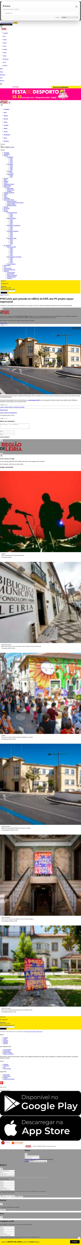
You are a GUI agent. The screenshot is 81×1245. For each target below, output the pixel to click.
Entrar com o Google (41, 1161)
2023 (11, 217)
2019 (11, 169)
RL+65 (5, 209)
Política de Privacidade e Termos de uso (34, 1031)
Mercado (6, 178)
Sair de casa (7, 187)
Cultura (6, 182)
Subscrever (3, 292)
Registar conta (19, 1196)
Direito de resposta (11, 205)
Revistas (6, 211)
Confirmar (3, 1210)
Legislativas (10, 164)
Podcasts (6, 207)
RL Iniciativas (7, 245)
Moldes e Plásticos (11, 218)
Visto (5, 195)
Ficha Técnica (10, 274)
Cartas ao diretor (11, 204)
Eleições (6, 155)
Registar (7, 147)
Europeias (9, 171)
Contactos (9, 278)
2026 (11, 175)
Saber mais (3, 286)
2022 (11, 168)
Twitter (5, 1039)
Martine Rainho (4, 410)
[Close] (1, 309)
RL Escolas (6, 208)
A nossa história (11, 272)
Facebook (5, 1037)
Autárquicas (10, 157)
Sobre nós (6, 271)
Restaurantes (10, 188)
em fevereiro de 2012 (34, 400)
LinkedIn (5, 1042)
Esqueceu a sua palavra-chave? (32, 1159)
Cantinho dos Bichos (9, 192)
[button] (40, 68)
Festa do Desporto (11, 246)
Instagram (5, 1040)
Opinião (6, 194)
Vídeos (5, 197)
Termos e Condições (12, 275)
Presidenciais (10, 174)
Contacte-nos (3, 22)
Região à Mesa (7, 185)
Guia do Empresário (12, 212)
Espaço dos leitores (12, 201)
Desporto (6, 181)
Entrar (15, 22)
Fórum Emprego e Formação (14, 256)
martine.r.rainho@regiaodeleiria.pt (8, 412)
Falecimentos (7, 265)
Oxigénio (9, 191)
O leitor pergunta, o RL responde (15, 202)
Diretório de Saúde (11, 238)
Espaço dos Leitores (9, 199)
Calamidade (7, 154)
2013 (11, 162)
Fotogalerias (7, 198)
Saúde (5, 179)
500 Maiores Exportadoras (13, 225)
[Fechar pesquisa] (76, 6)
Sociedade (6, 152)
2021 (11, 159)
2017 (11, 161)
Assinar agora (3, 323)
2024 (11, 167)
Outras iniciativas (11, 264)
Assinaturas (6, 1065)
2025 (11, 158)
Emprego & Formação (9, 269)
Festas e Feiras (10, 189)
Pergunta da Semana (9, 184)
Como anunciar (7, 268)
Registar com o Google (8, 1196)
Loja (12, 22)
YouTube (5, 1043)
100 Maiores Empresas (12, 231)
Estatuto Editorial (11, 276)
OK (1, 453)
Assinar (9, 22)
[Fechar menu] (9, 102)
